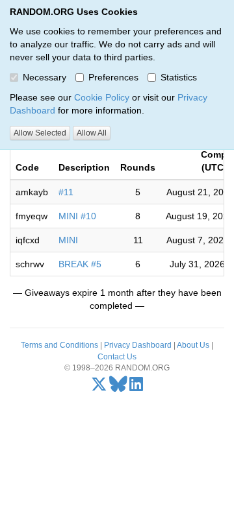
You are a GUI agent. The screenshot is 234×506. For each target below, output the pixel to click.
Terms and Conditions (59, 345)
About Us (193, 345)
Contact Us (117, 356)
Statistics (179, 77)
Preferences (113, 77)
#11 (65, 192)
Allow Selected (40, 133)
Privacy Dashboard (138, 345)
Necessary (44, 77)
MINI (68, 240)
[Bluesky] (118, 387)
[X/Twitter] (99, 387)
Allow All (92, 133)
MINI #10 (77, 216)
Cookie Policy (101, 97)
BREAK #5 (79, 264)
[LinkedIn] (136, 387)
